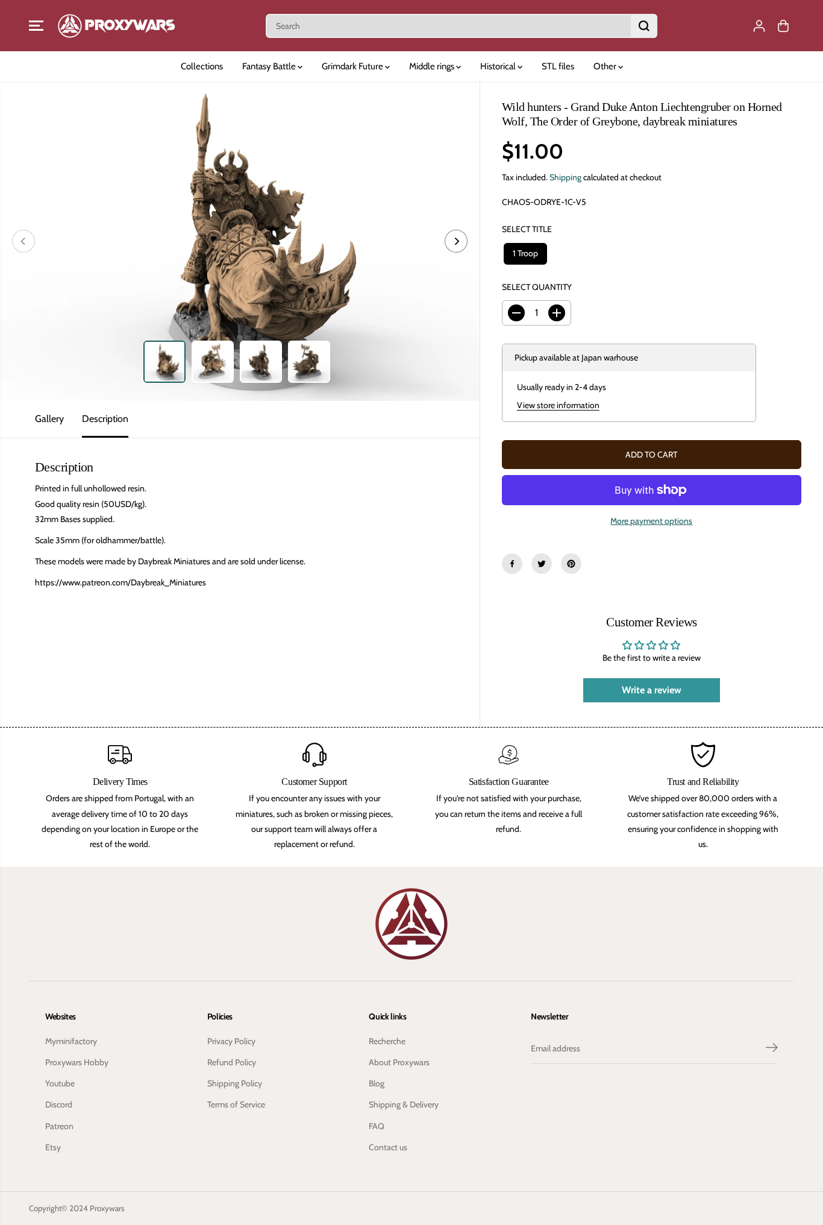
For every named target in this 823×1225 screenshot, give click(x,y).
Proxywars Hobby (76, 1062)
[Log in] (759, 26)
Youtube (60, 1083)
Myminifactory (71, 1041)
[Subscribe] (772, 1049)
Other (605, 66)
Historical (499, 66)
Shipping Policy (234, 1083)
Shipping (565, 177)
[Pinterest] (571, 563)
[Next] (456, 241)
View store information (558, 405)
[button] (36, 26)
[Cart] (783, 26)
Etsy (53, 1147)
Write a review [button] (651, 690)
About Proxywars (399, 1062)
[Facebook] (512, 563)
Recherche (387, 1041)
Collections (202, 66)
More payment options (651, 520)
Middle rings (432, 66)
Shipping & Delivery (404, 1104)
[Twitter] (541, 563)
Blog (376, 1083)
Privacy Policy (231, 1041)
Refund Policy (231, 1062)
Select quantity (537, 287)
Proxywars (107, 1208)
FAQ (376, 1126)
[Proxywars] (116, 25)
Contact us (388, 1147)
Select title (527, 229)
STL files (558, 66)
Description (105, 418)
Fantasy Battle (270, 66)
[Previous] (23, 241)
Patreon (59, 1126)
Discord (58, 1104)
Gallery (49, 418)
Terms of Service (236, 1104)
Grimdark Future (353, 66)
